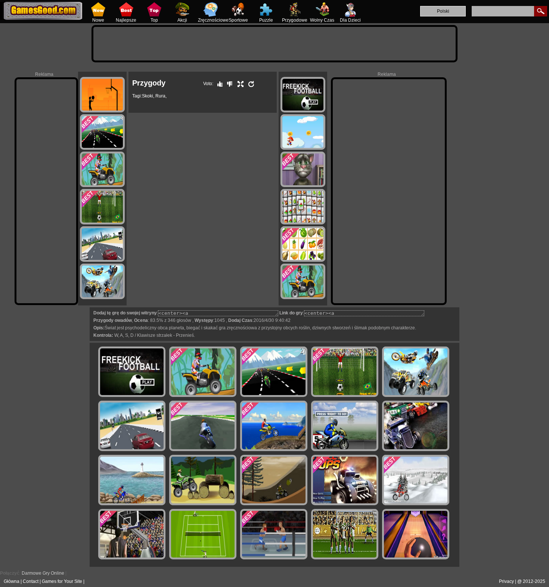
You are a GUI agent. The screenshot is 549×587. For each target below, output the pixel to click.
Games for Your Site (62, 581)
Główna (11, 581)
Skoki (147, 96)
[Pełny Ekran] (239, 83)
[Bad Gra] (228, 83)
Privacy (506, 581)
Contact (30, 581)
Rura (160, 96)
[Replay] (249, 83)
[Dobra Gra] (218, 83)
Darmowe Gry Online (43, 573)
